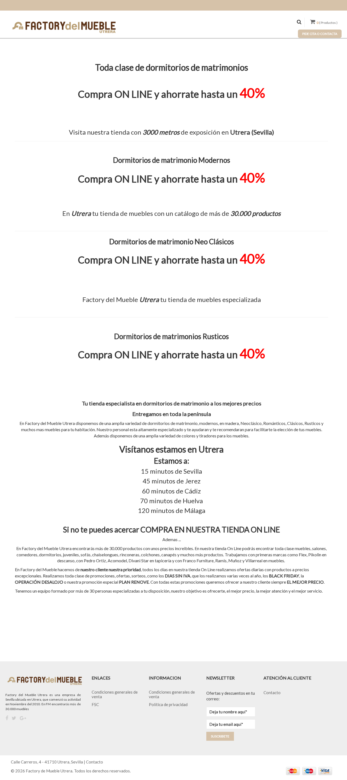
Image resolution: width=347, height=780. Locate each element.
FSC (95, 704)
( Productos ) (327, 23)
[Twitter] (14, 718)
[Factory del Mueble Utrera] (63, 27)
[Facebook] (6, 718)
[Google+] (23, 718)
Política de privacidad (168, 704)
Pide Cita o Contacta (319, 34)
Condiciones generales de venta (115, 694)
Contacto (272, 692)
